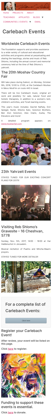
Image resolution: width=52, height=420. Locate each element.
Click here (26, 321)
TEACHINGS (9, 17)
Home (6, 12)
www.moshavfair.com (11, 123)
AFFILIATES (24, 17)
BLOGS (36, 17)
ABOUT (30, 12)
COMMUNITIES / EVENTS (15, 21)
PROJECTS (18, 12)
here (10, 348)
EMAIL (38, 21)
